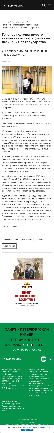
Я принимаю (27, 430)
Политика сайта (44, 427)
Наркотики (27, 239)
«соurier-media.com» (9, 373)
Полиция (40, 239)
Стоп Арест (9, 246)
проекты (35, 345)
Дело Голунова (10, 239)
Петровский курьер (27, 340)
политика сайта (27, 423)
